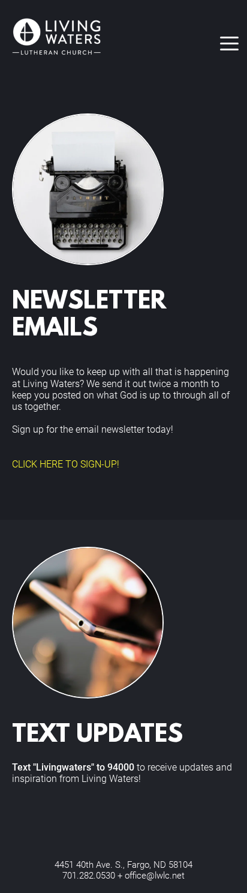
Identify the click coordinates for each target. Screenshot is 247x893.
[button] (229, 43)
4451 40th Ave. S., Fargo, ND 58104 (123, 864)
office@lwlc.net (155, 875)
